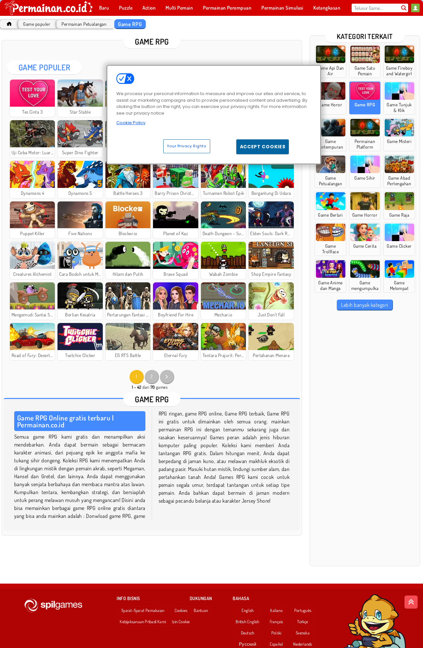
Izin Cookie (181, 621)
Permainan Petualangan (83, 24)
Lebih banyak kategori (364, 305)
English (248, 610)
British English (247, 621)
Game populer (36, 24)
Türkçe (302, 621)
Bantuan (201, 610)
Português (302, 610)
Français (276, 621)
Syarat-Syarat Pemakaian (142, 610)
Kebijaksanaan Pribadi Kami (143, 621)
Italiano (276, 610)
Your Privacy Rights (187, 146)
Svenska (303, 632)
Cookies (181, 610)
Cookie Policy (130, 123)
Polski (276, 632)
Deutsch (247, 632)
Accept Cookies (263, 146)
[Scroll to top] (411, 602)
